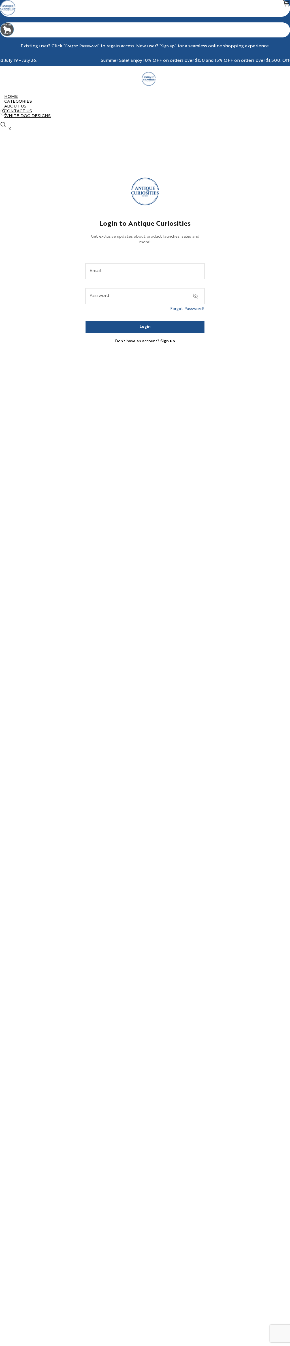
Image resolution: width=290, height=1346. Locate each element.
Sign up (168, 46)
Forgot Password (81, 46)
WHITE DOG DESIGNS (27, 115)
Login (145, 327)
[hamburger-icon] (283, 96)
